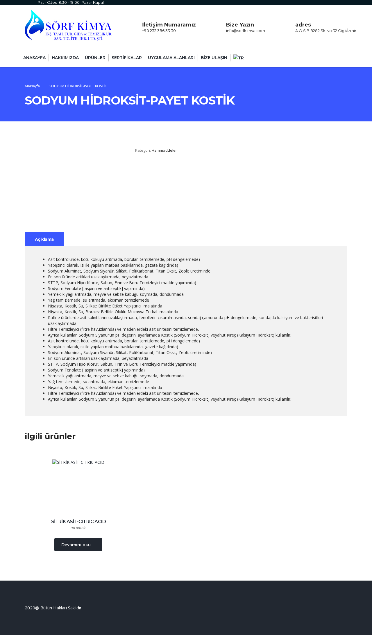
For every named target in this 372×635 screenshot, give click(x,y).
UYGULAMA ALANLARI (171, 57)
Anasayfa (32, 86)
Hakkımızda (65, 57)
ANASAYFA (34, 57)
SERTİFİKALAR (127, 57)
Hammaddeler (164, 150)
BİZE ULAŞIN (214, 57)
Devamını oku (76, 544)
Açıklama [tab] (44, 239)
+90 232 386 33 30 (159, 30)
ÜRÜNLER (95, 57)
